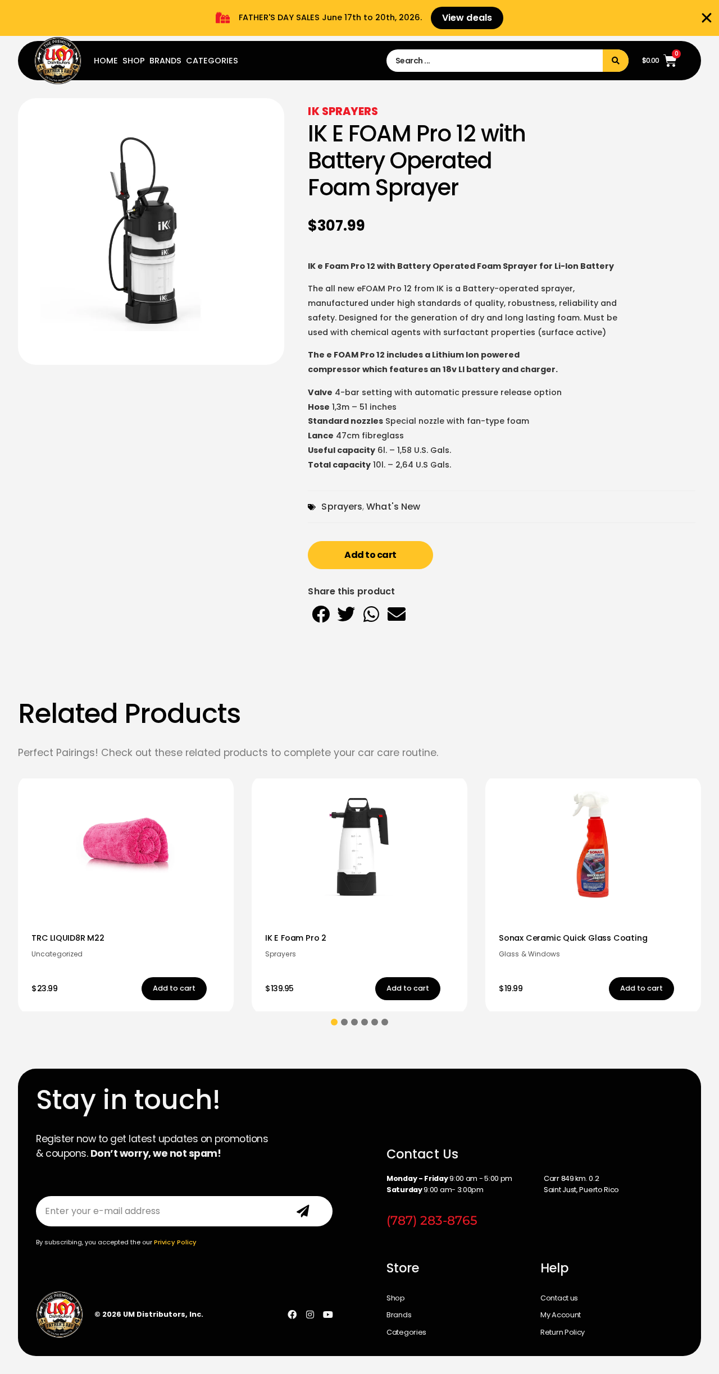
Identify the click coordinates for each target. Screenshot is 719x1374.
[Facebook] (292, 1314)
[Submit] (303, 1211)
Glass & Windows (530, 954)
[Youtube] (328, 1314)
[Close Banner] (706, 18)
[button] (320, 614)
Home (106, 60)
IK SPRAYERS (343, 111)
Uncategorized (57, 954)
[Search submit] (616, 60)
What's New (393, 506)
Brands (165, 60)
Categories (212, 60)
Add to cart (370, 554)
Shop (133, 60)
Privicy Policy (175, 1242)
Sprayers (341, 506)
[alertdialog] (359, 18)
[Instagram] (310, 1314)
